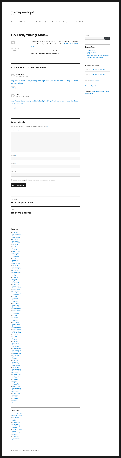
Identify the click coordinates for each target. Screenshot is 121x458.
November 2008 (16, 310)
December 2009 (16, 288)
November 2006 (16, 350)
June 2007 (15, 338)
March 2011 (15, 262)
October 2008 (15, 312)
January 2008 (15, 326)
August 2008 (15, 314)
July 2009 (14, 296)
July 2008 (14, 315)
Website (14, 171)
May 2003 (14, 400)
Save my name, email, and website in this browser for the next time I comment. (34, 180)
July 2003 (14, 397)
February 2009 (16, 305)
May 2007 (15, 339)
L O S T (20, 22)
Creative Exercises (17, 415)
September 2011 (16, 255)
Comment (15, 130)
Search (87, 35)
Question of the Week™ (53, 22)
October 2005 (15, 372)
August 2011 (15, 256)
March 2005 (15, 384)
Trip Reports (83, 22)
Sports (14, 431)
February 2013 (16, 243)
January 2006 (15, 367)
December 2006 (16, 348)
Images (14, 419)
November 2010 (16, 269)
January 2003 (15, 402)
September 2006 (16, 353)
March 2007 (15, 343)
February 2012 (16, 251)
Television (15, 434)
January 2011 (15, 265)
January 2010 (15, 286)
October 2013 (15, 239)
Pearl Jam (39, 22)
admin (13, 46)
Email (13, 163)
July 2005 (14, 378)
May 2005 (15, 381)
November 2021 (16, 234)
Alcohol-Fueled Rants (18, 414)
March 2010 (15, 282)
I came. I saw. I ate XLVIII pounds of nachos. (98, 55)
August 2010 (15, 274)
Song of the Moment (70, 22)
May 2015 (14, 236)
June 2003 (15, 398)
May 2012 (14, 249)
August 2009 (15, 294)
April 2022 (15, 232)
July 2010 (14, 275)
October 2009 (16, 291)
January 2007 (15, 346)
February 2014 (16, 237)
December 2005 (16, 369)
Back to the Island (91, 52)
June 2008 (15, 317)
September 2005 (16, 374)
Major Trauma (95, 80)
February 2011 (16, 263)
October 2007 (15, 331)
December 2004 (16, 388)
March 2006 (15, 364)
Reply (13, 87)
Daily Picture (15, 417)
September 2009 (16, 293)
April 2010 (15, 281)
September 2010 (16, 272)
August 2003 (15, 395)
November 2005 (16, 371)
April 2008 (15, 320)
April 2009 (15, 301)
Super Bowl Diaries (17, 433)
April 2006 (15, 362)
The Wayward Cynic (23, 12)
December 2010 (16, 267)
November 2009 (16, 289)
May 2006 (15, 360)
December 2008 (16, 308)
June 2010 (15, 277)
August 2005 (15, 376)
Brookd (87, 86)
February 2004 (16, 393)
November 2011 (16, 253)
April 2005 (15, 383)
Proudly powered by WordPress (31, 450)
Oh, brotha (94, 86)
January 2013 (15, 244)
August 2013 (15, 241)
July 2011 (14, 258)
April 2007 (15, 341)
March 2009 (15, 303)
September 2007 (16, 333)
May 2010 (14, 279)
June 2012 (15, 248)
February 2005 (16, 386)
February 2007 (16, 345)
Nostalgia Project (16, 426)
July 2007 (14, 336)
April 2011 (15, 260)
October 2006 (16, 352)
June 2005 (15, 379)
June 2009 (15, 298)
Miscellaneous (16, 422)
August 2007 (15, 334)
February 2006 (16, 365)
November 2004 (16, 390)
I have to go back (91, 50)
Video (13, 440)
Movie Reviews (29, 22)
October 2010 (15, 270)
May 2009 (15, 300)
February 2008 (16, 324)
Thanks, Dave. (90, 54)
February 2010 (16, 284)
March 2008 (15, 322)
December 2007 (16, 327)
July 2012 (14, 246)
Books (13, 22)
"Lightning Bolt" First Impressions (96, 57)
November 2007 (16, 329)
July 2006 (14, 357)
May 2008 (15, 319)
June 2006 (15, 358)
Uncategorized (16, 438)
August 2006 (15, 355)
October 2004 (15, 391)
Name (13, 155)
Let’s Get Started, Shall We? (97, 69)
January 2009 (15, 307)
